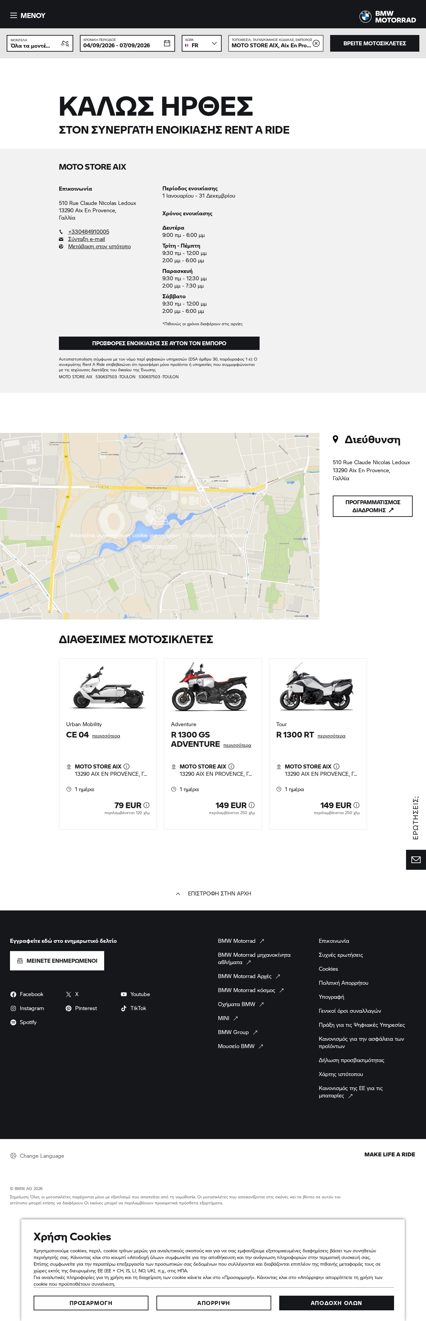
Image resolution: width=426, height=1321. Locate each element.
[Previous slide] (46, 743)
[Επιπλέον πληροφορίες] (126, 766)
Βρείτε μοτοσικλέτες (374, 43)
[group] (213, 744)
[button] (26, 15)
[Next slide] (379, 743)
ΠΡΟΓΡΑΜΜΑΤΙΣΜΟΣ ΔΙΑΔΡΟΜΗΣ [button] (372, 506)
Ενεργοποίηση (160, 546)
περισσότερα (106, 735)
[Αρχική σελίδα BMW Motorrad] (387, 17)
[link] (107, 231)
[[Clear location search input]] (316, 43)
